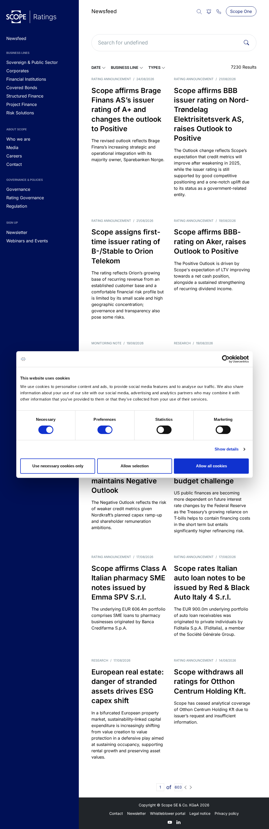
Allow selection (135, 466)
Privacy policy (227, 813)
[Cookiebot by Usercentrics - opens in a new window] (226, 359)
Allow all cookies (211, 466)
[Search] (246, 43)
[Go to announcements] (31, 17)
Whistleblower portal (167, 813)
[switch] (104, 430)
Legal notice (199, 813)
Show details (227, 449)
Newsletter (136, 813)
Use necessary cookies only (57, 466)
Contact (116, 813)
